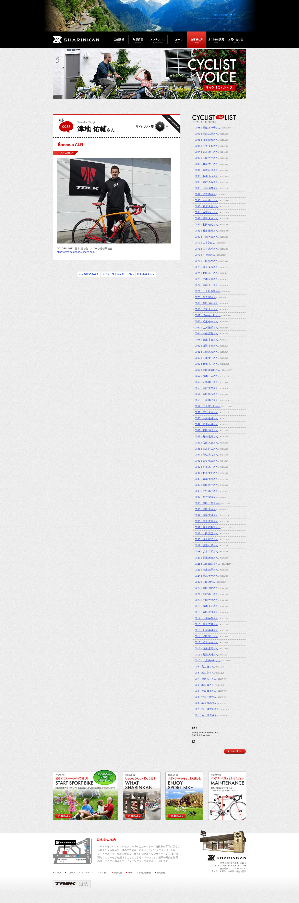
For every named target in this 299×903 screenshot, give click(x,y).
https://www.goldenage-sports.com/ (76, 252)
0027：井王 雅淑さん (206, 557)
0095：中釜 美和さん (206, 146)
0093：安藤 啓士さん (206, 157)
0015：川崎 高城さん (206, 630)
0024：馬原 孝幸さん (206, 575)
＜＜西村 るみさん (89, 274)
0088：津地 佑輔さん (206, 188)
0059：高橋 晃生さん (206, 363)
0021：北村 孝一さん (206, 594)
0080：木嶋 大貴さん (206, 236)
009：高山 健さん (204, 666)
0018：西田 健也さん (206, 612)
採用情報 (161, 872)
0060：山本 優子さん (206, 357)
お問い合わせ (145, 872)
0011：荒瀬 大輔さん (206, 654)
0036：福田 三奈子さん (207, 503)
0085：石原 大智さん (206, 206)
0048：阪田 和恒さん (206, 430)
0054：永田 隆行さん (206, 394)
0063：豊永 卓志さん (206, 339)
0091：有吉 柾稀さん (206, 170)
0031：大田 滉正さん (206, 533)
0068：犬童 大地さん (206, 309)
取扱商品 (118, 872)
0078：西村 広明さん (206, 248)
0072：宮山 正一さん (206, 285)
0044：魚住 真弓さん (206, 454)
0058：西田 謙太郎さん (207, 369)
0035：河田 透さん (205, 509)
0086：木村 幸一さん (206, 200)
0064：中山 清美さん (206, 333)
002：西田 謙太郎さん (207, 709)
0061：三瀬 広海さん (206, 351)
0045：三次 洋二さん (206, 448)
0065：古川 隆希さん (206, 327)
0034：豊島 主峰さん (206, 515)
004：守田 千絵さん (206, 696)
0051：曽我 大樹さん (206, 412)
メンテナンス (87, 872)
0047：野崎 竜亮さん (206, 436)
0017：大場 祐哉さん (206, 618)
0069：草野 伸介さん (206, 303)
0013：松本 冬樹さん (206, 642)
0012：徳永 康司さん (206, 648)
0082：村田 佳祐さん (206, 224)
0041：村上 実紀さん (206, 473)
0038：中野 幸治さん (206, 491)
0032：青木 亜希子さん (207, 527)
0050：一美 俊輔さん (206, 418)
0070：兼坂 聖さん (205, 297)
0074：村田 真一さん (206, 273)
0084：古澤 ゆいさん (206, 212)
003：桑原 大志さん (206, 703)
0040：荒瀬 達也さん (206, 479)
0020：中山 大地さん (206, 600)
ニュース (71, 872)
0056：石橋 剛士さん (206, 382)
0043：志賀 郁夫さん (206, 460)
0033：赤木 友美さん (206, 521)
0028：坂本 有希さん (206, 551)
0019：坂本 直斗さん (206, 606)
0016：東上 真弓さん (206, 624)
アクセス (104, 872)
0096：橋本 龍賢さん (206, 139)
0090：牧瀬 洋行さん (206, 176)
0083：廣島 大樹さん (206, 218)
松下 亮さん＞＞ (146, 274)
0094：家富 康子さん (206, 151)
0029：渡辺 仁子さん (206, 545)
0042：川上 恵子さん (206, 466)
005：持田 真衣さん (206, 690)
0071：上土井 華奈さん (207, 291)
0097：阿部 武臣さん (206, 133)
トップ (58, 872)
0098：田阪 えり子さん (207, 127)
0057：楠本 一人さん (206, 376)
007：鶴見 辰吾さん (206, 678)
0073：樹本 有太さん (206, 279)
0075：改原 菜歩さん (206, 267)
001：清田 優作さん (206, 715)
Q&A (130, 872)
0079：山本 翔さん (205, 242)
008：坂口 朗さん (204, 672)
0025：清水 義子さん (206, 569)
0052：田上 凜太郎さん (207, 406)
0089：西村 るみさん (206, 182)
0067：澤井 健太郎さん (207, 315)
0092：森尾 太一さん (206, 164)
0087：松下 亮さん (205, 194)
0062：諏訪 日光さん (206, 345)
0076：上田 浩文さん (206, 261)
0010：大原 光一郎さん (207, 660)
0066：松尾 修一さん (206, 321)
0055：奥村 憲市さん (206, 388)
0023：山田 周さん (205, 581)
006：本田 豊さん (204, 684)
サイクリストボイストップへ (118, 274)
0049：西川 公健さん (206, 424)
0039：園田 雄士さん (206, 485)
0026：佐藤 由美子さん (207, 563)
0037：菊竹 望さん (205, 497)
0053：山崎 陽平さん (206, 400)
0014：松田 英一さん (206, 636)
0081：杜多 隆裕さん (206, 230)
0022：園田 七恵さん (206, 588)
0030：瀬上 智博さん (206, 539)
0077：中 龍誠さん (205, 254)
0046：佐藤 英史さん (206, 442)
